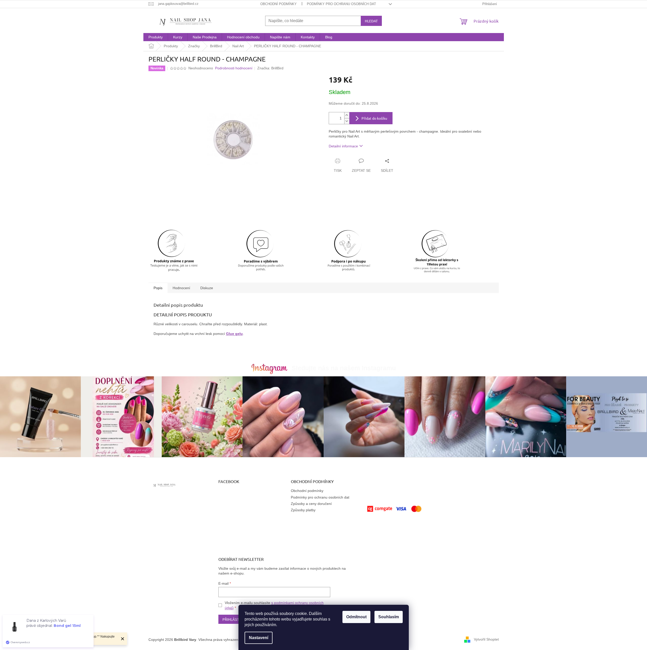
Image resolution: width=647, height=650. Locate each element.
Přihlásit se (233, 619)
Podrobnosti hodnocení (233, 68)
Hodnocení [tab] (181, 288)
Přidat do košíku (374, 118)
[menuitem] (155, 37)
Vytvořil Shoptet (486, 639)
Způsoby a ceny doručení (311, 504)
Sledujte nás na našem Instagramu (344, 368)
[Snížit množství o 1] (346, 121)
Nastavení (258, 638)
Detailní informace (343, 146)
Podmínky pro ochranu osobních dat (341, 4)
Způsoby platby (303, 510)
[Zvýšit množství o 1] (346, 115)
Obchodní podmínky (278, 4)
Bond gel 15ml (67, 625)
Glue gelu (234, 334)
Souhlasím (388, 617)
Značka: (270, 68)
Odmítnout (356, 617)
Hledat (371, 21)
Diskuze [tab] (206, 288)
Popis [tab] (158, 288)
